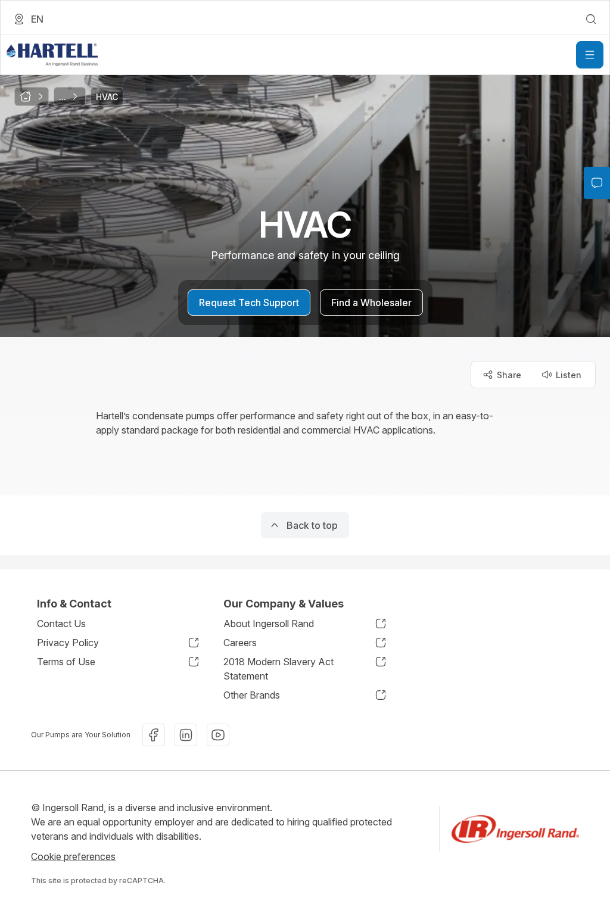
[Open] (589, 54)
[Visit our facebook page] (153, 735)
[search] (591, 19)
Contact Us (61, 623)
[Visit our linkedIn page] (186, 735)
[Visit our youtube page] (218, 735)
